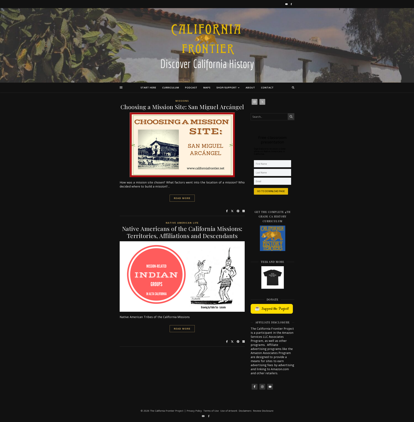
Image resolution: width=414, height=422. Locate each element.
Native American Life (182, 222)
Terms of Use (211, 410)
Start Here (148, 87)
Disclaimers (245, 410)
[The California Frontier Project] (207, 45)
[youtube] (286, 4)
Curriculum (170, 87)
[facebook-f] (291, 4)
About (250, 87)
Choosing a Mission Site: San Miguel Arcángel (182, 107)
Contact (267, 87)
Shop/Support (226, 87)
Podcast (191, 87)
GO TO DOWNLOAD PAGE (271, 191)
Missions (182, 100)
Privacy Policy (194, 410)
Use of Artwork (228, 410)
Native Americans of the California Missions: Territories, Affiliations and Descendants (182, 232)
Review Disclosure (263, 410)
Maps (206, 87)
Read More (182, 198)
